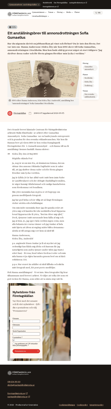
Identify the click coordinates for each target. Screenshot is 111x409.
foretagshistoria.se (50, 6)
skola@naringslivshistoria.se (21, 385)
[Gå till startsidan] (19, 14)
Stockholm (88, 78)
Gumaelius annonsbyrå (89, 68)
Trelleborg (88, 85)
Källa (14, 27)
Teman (50, 12)
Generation (33, 405)
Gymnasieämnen (38, 12)
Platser (77, 12)
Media (68, 12)
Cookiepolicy (82, 405)
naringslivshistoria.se (77, 3)
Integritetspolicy (97, 405)
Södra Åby (88, 82)
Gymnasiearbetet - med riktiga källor (23, 5)
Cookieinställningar (67, 405)
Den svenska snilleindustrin (90, 96)
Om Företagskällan (61, 3)
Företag (60, 12)
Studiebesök (47, 3)
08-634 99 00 (13, 382)
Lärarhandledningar (39, 16)
